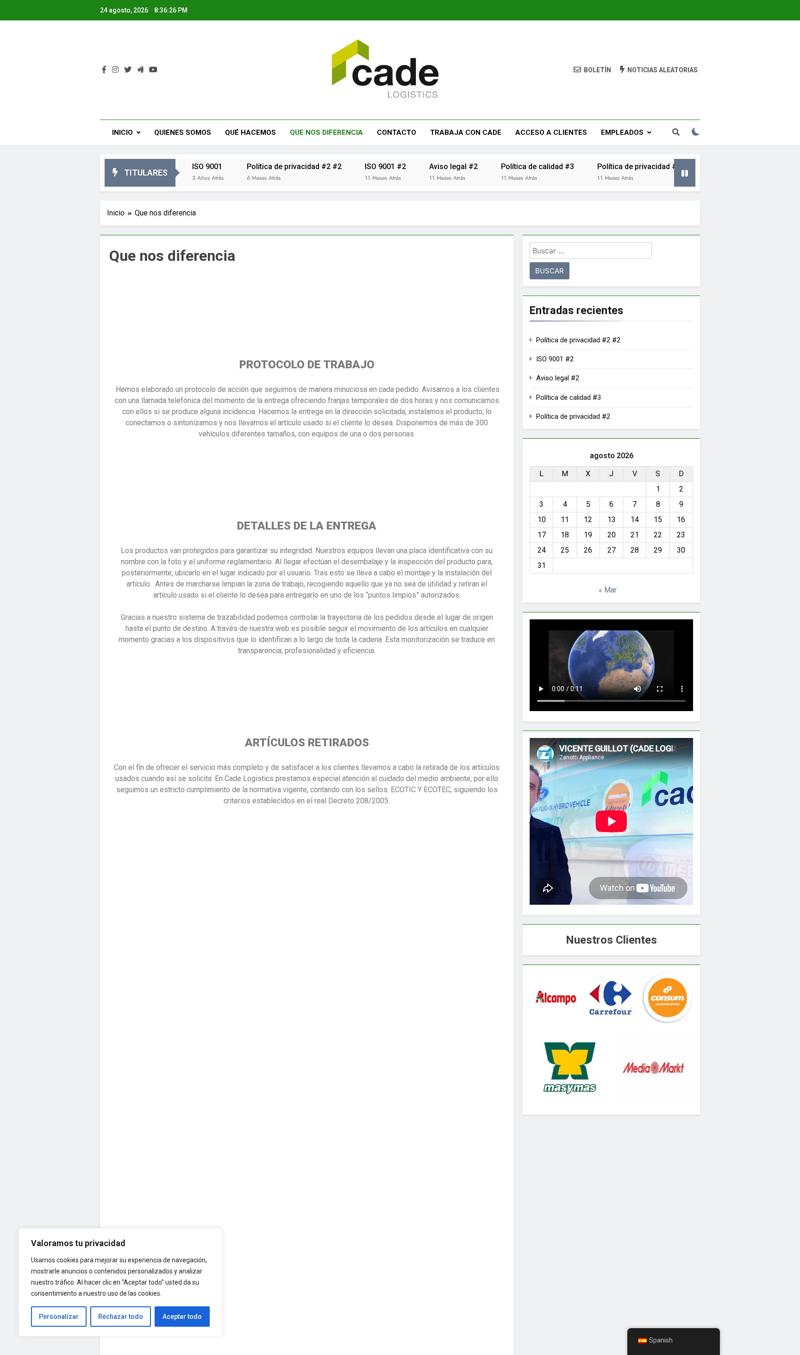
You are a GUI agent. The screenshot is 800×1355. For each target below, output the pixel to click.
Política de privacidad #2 (611, 166)
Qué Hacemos (250, 132)
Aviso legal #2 (425, 166)
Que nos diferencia (326, 132)
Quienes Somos (182, 132)
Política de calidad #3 (509, 166)
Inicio (122, 132)
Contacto (396, 132)
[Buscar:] (591, 252)
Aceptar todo (182, 1316)
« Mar (608, 590)
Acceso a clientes (551, 132)
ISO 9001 (179, 166)
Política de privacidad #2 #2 (266, 166)
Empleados (622, 132)
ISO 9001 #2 (357, 166)
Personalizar (59, 1316)
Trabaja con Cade (465, 132)
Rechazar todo (120, 1316)
